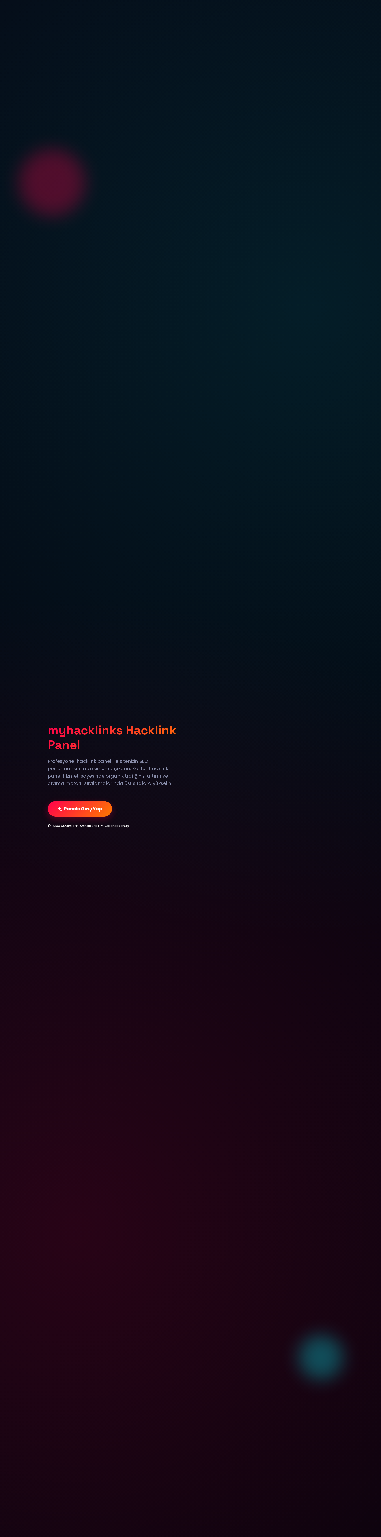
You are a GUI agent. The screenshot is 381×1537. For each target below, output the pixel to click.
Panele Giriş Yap (83, 809)
